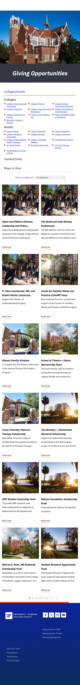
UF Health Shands (13, 145)
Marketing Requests (51, 637)
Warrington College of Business (14, 121)
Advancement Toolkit (52, 633)
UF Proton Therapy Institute (62, 146)
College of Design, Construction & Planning (64, 105)
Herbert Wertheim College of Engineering (65, 116)
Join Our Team (13, 648)
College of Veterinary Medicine (39, 141)
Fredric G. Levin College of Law (40, 116)
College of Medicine (62, 131)
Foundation (12, 652)
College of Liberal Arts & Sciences (15, 116)
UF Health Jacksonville (39, 145)
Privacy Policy (13, 660)
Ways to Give (12, 168)
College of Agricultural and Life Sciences (16, 105)
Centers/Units (13, 159)
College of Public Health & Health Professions (16, 141)
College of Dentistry (38, 131)
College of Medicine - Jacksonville (14, 135)
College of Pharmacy (63, 134)
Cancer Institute (12, 131)
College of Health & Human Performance (41, 110)
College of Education (14, 109)
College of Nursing (38, 134)
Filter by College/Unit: (24, 177)
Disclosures (12, 656)
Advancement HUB (51, 629)
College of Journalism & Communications (64, 110)
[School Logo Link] (21, 616)
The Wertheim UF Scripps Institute (16, 152)
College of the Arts (38, 104)
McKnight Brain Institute (64, 140)
